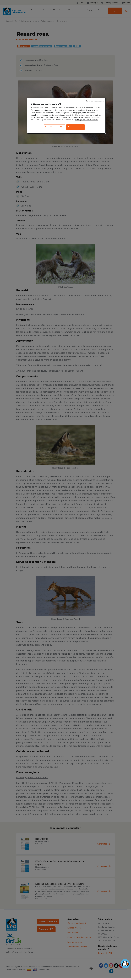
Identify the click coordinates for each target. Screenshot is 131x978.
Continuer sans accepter (95, 101)
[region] (66, 116)
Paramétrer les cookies (54, 127)
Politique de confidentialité (86, 120)
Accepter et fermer (75, 127)
